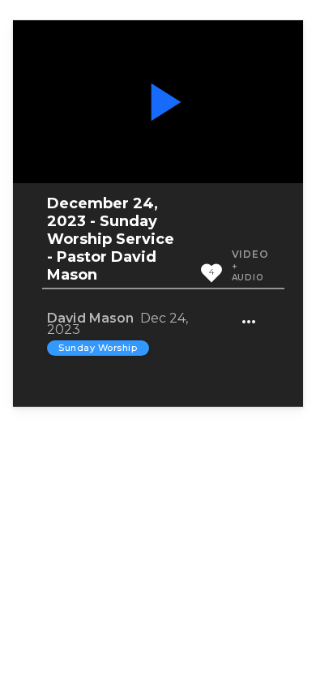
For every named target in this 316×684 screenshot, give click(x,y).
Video (250, 254)
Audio (248, 277)
